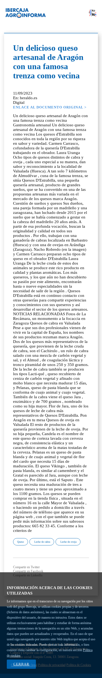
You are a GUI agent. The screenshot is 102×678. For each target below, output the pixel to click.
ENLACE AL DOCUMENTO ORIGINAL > (49, 107)
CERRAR (21, 664)
